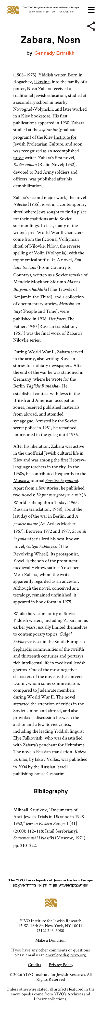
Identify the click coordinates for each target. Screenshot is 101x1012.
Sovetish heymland (61, 481)
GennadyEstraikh (54, 53)
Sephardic (22, 649)
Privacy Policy (61, 964)
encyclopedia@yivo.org (66, 955)
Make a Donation (50, 940)
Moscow (21, 480)
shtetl (18, 212)
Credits (34, 964)
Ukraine (42, 81)
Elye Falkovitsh (27, 738)
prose (18, 157)
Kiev (25, 116)
